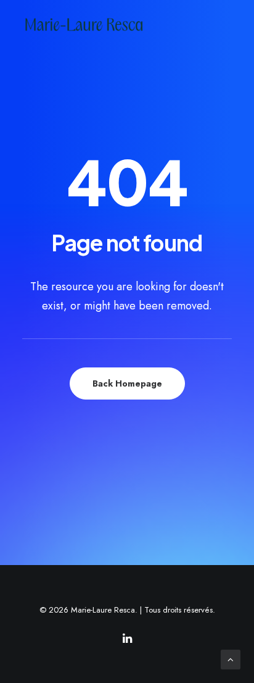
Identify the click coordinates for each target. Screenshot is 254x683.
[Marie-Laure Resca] (93, 24)
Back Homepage (127, 383)
